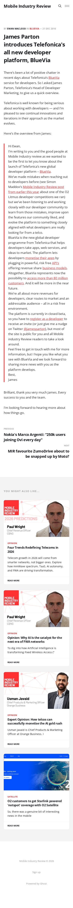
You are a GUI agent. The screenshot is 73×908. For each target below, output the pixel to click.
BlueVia (53, 77)
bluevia (34, 28)
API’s (55, 263)
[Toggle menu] (67, 6)
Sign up (36, 872)
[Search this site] (60, 6)
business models (54, 268)
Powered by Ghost (36, 883)
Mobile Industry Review (27, 6)
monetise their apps (39, 258)
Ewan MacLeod (16, 28)
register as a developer (46, 319)
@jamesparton (34, 329)
